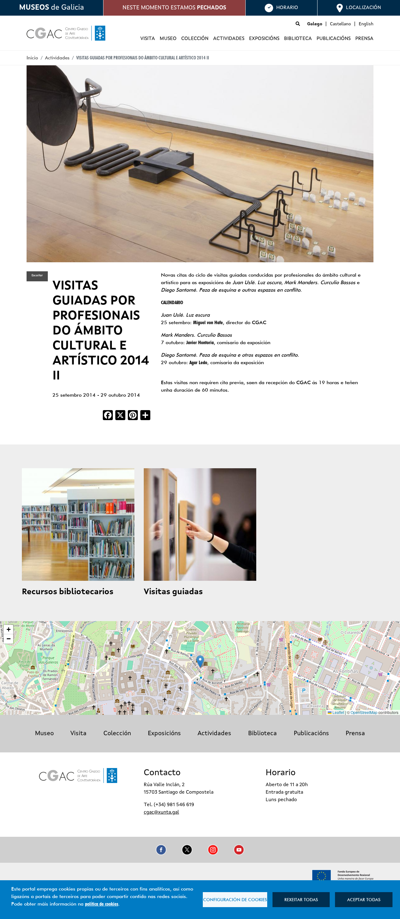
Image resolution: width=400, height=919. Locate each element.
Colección (194, 38)
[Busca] (298, 24)
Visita (147, 38)
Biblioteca (298, 38)
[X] (120, 414)
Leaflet (338, 712)
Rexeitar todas (301, 899)
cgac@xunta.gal (161, 812)
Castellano (340, 24)
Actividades (228, 38)
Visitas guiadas (173, 592)
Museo (168, 38)
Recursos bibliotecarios (67, 592)
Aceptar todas (363, 899)
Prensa (364, 38)
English (366, 24)
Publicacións (334, 38)
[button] (200, 661)
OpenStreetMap (364, 712)
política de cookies (101, 904)
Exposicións (264, 38)
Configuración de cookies (235, 899)
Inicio (32, 58)
